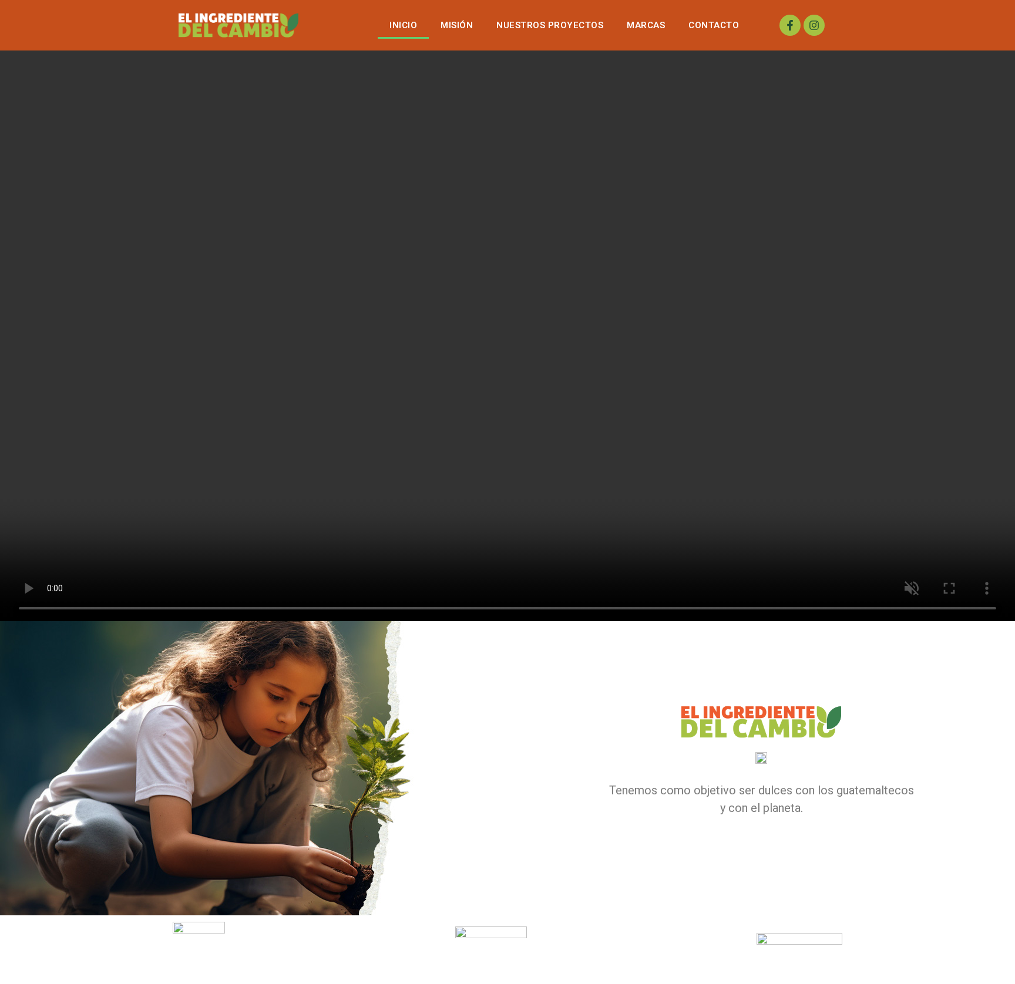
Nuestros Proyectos (549, 25)
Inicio (403, 25)
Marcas (646, 25)
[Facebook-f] (790, 25)
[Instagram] (814, 25)
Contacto (713, 25)
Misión (457, 25)
